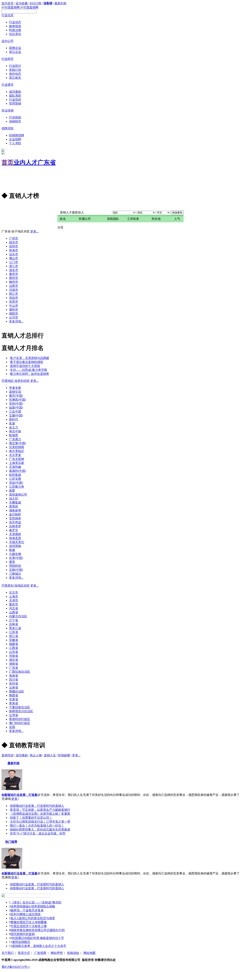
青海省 (13, 703)
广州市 (13, 238)
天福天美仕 (16, 542)
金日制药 (15, 514)
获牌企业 (15, 48)
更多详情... (16, 321)
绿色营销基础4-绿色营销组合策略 (33, 906)
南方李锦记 (16, 451)
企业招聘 (15, 139)
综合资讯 (15, 34)
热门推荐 (11, 841)
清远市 (13, 297)
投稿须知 (73, 952)
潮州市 (13, 309)
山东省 (13, 651)
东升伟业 (15, 522)
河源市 (13, 289)
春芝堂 (13, 530)
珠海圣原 (15, 538)
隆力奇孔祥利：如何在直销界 (29, 373)
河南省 (13, 655)
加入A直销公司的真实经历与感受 (33, 918)
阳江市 (13, 293)
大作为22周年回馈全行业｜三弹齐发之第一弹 (40, 821)
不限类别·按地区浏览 (16, 585)
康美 (12, 561)
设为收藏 (22, 3)
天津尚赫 (15, 466)
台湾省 (13, 715)
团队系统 (15, 95)
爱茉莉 (13, 506)
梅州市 (13, 282)
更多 (14, 798)
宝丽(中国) (16, 569)
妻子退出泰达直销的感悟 (26, 362)
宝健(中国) (16, 415)
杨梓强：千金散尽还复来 (27, 910)
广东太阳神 (16, 459)
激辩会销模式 (21, 942)
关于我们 (8, 952)
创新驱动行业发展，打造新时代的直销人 (37, 805)
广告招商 (40, 952)
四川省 (13, 679)
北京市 (13, 592)
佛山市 (13, 258)
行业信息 (8, 15)
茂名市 (13, 270)
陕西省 (13, 695)
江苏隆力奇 (16, 486)
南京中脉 (15, 431)
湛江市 (13, 266)
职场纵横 (64, 755)
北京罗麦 (15, 455)
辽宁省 (13, 620)
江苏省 (13, 632)
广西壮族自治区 (19, 671)
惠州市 (13, 278)
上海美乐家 (16, 463)
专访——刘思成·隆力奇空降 (28, 369)
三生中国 (15, 411)
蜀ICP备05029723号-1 (16, 966)
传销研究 (15, 121)
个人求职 (15, 143)
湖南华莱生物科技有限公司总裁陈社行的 (38, 930)
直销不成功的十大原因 (25, 366)
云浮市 (13, 317)
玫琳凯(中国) (17, 399)
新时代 (13, 419)
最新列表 (60, 3)
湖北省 (13, 659)
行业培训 (15, 99)
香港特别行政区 (19, 719)
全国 (12, 727)
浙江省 (13, 636)
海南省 (13, 675)
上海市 (13, 596)
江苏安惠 (15, 478)
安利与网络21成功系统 (26, 914)
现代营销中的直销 (23, 934)
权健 (12, 550)
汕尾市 (13, 285)
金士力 (13, 427)
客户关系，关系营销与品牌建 (29, 358)
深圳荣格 (15, 546)
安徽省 (13, 640)
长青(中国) (16, 557)
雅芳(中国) (16, 395)
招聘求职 (8, 128)
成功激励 (15, 91)
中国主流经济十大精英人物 (29, 926)
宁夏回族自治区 (19, 707)
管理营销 (15, 103)
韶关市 (13, 242)
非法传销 (8, 110)
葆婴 (12, 490)
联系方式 (24, 952)
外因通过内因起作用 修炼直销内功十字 (38, 938)
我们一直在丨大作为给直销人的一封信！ (37, 825)
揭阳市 (13, 313)
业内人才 (26, 162)
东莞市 (13, 301)
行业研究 (8, 58)
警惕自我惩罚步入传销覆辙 (29, 922)
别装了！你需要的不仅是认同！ (31, 817)
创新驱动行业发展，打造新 (20, 794)
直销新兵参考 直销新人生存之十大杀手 (39, 946)
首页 (8, 162)
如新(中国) (16, 407)
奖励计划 (15, 69)
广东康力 (15, 439)
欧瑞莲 (13, 435)
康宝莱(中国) (17, 443)
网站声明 (57, 952)
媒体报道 (15, 26)
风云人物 (36, 755)
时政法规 (15, 30)
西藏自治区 (16, 691)
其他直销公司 (18, 494)
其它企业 (15, 51)
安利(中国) (16, 403)
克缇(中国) (16, 482)
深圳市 (13, 246)
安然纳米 (15, 518)
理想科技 (15, 565)
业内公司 (8, 41)
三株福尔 (15, 573)
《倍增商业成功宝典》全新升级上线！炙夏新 (40, 813)
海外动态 (15, 73)
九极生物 (15, 554)
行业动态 (15, 22)
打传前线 (15, 117)
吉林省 (13, 624)
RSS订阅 (35, 3)
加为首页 (8, 3)
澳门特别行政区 (19, 723)
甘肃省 (13, 699)
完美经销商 (16, 447)
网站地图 (89, 952)
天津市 (13, 600)
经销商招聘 (16, 135)
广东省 (47, 162)
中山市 (13, 305)
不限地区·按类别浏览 (16, 380)
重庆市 (13, 604)
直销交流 (15, 391)
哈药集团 (15, 474)
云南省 (13, 687)
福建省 (13, 644)
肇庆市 (13, 274)
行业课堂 (8, 84)
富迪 (12, 423)
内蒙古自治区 (18, 616)
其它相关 (15, 77)
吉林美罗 (15, 526)
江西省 (13, 648)
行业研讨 (15, 65)
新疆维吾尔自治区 (21, 711)
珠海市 (13, 250)
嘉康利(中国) (17, 470)
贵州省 (13, 683)
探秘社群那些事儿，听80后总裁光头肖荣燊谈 (40, 829)
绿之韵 (13, 498)
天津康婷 (15, 534)
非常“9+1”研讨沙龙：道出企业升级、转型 (38, 833)
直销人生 (50, 755)
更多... (6, 206)
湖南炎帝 (15, 510)
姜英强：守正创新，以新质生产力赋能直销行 (40, 809)
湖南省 (13, 663)
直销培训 (8, 755)
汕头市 (13, 254)
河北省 (13, 608)
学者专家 (15, 387)
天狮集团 (15, 502)
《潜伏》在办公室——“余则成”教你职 (36, 902)
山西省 (13, 612)
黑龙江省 (15, 628)
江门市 (13, 262)
